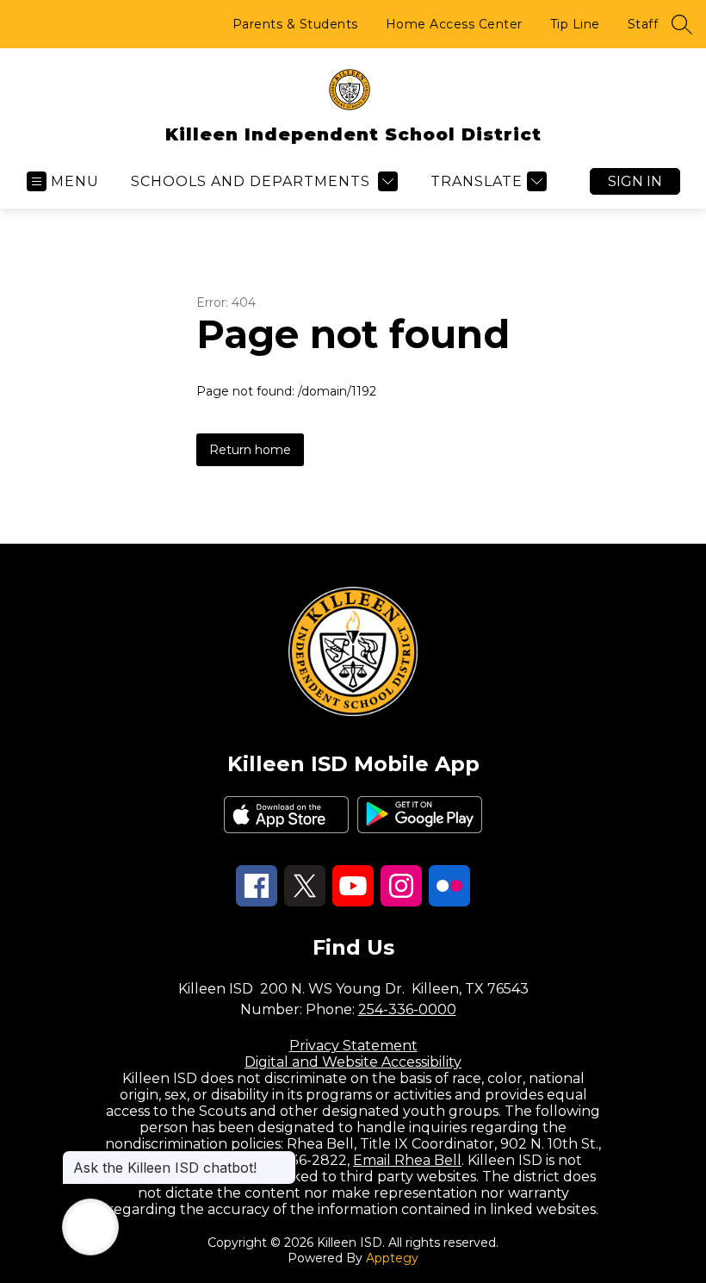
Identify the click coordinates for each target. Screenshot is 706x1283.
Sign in (635, 181)
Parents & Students (295, 24)
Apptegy (392, 1258)
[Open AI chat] (90, 1227)
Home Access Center (454, 24)
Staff (643, 24)
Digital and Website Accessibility (353, 1062)
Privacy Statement (353, 1045)
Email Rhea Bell (407, 1160)
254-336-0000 (407, 1009)
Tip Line (575, 24)
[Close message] (282, 1159)
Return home (250, 450)
